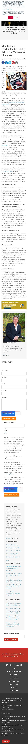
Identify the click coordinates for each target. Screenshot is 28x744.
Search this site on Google (11, 633)
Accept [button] (10, 17)
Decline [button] (17, 17)
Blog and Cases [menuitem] (14, 681)
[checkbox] (14, 431)
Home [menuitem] (14, 668)
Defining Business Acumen (13, 608)
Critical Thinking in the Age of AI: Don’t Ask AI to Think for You (14, 575)
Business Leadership (13, 557)
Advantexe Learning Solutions (13, 705)
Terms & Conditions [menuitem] (9, 709)
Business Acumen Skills (13, 551)
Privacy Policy (8, 9)
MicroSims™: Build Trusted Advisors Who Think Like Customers (13, 587)
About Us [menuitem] (14, 687)
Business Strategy (12, 554)
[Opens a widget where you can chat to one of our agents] (5, 741)
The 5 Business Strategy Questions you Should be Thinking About (12, 624)
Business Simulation (12, 548)
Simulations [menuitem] (14, 678)
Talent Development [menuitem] (14, 671)
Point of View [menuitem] (14, 684)
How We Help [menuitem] (14, 674)
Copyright (3, 705)
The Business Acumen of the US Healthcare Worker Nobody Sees (13, 568)
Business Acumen (12, 545)
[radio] (14, 430)
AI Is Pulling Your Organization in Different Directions (13, 593)
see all (7, 560)
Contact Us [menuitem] (14, 690)
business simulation (6, 171)
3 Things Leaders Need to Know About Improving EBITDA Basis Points (13, 618)
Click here (9, 538)
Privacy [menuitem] (2, 709)
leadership (4, 145)
